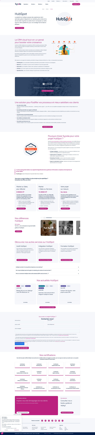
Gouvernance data (43, 427)
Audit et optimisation (35, 427)
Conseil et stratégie (34, 428)
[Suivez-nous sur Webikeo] (59, 420)
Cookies (34, 433)
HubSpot (18, 224)
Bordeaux (60, 428)
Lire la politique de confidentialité (6, 426)
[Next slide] (44, 217)
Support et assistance (53, 427)
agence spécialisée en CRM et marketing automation (61, 141)
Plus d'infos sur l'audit (22, 260)
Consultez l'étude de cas (47, 90)
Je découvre (18, 231)
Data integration (25, 427)
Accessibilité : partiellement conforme (27, 433)
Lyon (60, 427)
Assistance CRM (17, 433)
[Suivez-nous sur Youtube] (56, 420)
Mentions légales (37, 433)
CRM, (16, 224)
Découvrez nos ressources (67, 412)
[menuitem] (26, 4)
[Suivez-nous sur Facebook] (52, 420)
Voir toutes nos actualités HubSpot (47, 307)
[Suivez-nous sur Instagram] (49, 420)
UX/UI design (51, 428)
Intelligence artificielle (44, 429)
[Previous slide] (42, 217)
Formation (33, 429)
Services (33, 425)
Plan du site (21, 433)
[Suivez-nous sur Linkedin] (42, 420)
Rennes (66, 428)
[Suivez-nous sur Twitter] (45, 420)
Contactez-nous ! (19, 28)
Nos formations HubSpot (67, 260)
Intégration (42, 428)
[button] (2, 433)
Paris (65, 427)
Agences (61, 425)
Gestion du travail (25, 428)
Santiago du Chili (66, 430)
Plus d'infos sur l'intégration (45, 260)
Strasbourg (60, 429)
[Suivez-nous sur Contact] (62, 420)
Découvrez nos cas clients (23, 412)
